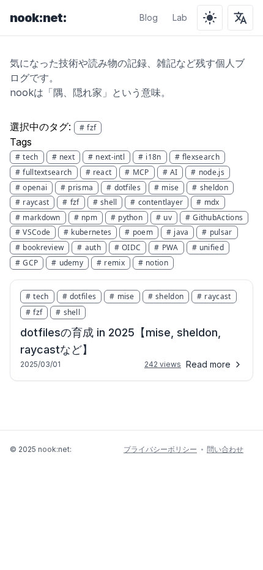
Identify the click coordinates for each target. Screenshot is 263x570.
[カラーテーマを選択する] (210, 18)
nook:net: (38, 17)
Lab (179, 17)
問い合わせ (225, 449)
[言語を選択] (240, 18)
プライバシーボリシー (160, 449)
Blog (148, 17)
